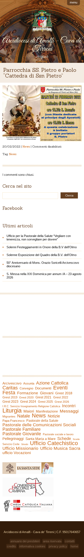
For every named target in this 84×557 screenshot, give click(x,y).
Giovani (46, 393)
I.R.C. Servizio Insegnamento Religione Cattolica (31, 406)
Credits (11, 546)
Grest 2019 (9, 397)
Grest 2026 (62, 401)
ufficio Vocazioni (16, 453)
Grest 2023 (10, 401)
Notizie (54, 416)
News (26, 146)
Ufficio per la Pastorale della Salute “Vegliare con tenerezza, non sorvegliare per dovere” (39, 237)
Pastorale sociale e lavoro (58, 434)
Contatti (69, 541)
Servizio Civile (10, 444)
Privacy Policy (58, 546)
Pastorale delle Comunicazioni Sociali (39, 425)
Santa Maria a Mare (40, 439)
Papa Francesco (13, 420)
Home (74, 546)
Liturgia (12, 410)
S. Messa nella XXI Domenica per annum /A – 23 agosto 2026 (44, 275)
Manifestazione (47, 411)
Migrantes (8, 416)
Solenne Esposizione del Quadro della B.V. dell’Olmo (41, 255)
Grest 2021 (43, 397)
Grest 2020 (26, 397)
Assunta (28, 383)
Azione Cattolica (52, 383)
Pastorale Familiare (21, 429)
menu (73, 2)
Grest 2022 (60, 397)
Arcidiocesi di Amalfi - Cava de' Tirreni (42, 45)
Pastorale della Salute (42, 420)
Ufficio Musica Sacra (60, 448)
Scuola (76, 439)
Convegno (26, 388)
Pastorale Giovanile (21, 434)
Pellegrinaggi (13, 439)
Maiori (28, 411)
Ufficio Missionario (20, 448)
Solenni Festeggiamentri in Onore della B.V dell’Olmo (42, 247)
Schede (64, 438)
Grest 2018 (63, 393)
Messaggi (69, 411)
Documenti (43, 388)
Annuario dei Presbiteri (25, 541)
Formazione (27, 393)
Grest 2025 (45, 401)
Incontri (68, 406)
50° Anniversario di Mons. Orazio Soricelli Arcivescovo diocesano (43, 264)
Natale (23, 416)
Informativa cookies (32, 546)
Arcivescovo (11, 383)
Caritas (10, 388)
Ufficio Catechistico (54, 443)
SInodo (24, 444)
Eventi (60, 388)
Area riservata (52, 541)
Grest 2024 (28, 401)
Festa (8, 392)
